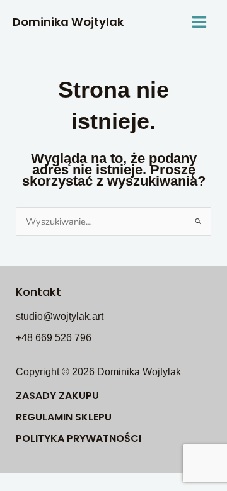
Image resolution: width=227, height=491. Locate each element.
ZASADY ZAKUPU (57, 395)
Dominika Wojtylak (68, 22)
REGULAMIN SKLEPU (64, 417)
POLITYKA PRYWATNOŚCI (78, 438)
